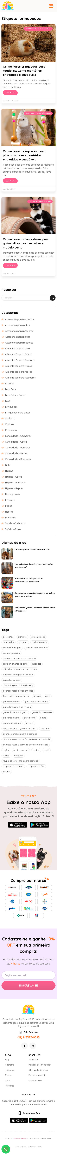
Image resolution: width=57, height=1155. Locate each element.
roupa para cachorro (13, 766)
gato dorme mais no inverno (17, 707)
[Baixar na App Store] (17, 825)
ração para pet (20, 750)
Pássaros (10, 500)
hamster (30, 723)
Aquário (9, 383)
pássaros (45, 728)
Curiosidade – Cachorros (18, 435)
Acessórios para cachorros (19, 319)
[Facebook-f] (24, 1045)
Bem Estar (10, 389)
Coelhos (9, 424)
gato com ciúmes (11, 701)
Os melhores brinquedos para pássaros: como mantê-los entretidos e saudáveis (24, 155)
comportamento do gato (15, 664)
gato (47, 696)
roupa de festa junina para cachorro (20, 761)
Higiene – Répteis (14, 488)
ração (6, 750)
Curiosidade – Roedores (18, 459)
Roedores (10, 517)
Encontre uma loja (37, 1075)
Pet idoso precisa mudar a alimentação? (32, 549)
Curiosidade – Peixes (16, 453)
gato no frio (30, 717)
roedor (6, 755)
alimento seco (38, 637)
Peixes (8, 505)
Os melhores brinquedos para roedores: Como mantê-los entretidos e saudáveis (24, 71)
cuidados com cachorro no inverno (20, 669)
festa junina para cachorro (16, 696)
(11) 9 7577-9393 (28, 1037)
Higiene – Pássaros (15, 482)
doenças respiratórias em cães (18, 691)
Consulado (11, 430)
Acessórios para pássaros (19, 331)
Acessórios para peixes (17, 336)
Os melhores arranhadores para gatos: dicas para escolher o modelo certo (26, 243)
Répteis (9, 511)
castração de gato (12, 647)
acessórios (8, 637)
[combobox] (28, 298)
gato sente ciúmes (12, 723)
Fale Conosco (35, 1080)
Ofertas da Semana (38, 1070)
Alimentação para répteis (18, 371)
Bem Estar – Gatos (15, 395)
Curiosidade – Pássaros (18, 447)
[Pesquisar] (53, 298)
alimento (22, 637)
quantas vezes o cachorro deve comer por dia (25, 744)
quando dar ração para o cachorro (20, 734)
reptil (46, 750)
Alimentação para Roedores (20, 377)
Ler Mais (10, 93)
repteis (36, 750)
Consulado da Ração (20, 1138)
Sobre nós (33, 1059)
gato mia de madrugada (15, 712)
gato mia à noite (11, 717)
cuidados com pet (12, 680)
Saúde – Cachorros (15, 523)
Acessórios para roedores (19, 342)
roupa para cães (36, 766)
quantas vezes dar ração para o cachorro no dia (27, 739)
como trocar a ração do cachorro (19, 658)
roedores (18, 755)
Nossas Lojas (12, 494)
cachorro (23, 642)
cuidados (36, 664)
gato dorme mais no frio (36, 701)
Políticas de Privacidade (39, 1064)
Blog (7, 400)
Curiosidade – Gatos (16, 441)
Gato (8, 465)
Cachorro (10, 418)
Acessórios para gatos (17, 325)
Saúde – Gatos (13, 529)
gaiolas (37, 696)
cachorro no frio (40, 642)
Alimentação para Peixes (18, 365)
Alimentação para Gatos (18, 354)
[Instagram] (32, 1045)
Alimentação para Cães (17, 348)
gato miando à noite (42, 712)
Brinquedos (11, 406)
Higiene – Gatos (13, 476)
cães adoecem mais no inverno (18, 685)
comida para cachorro (37, 647)
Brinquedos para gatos (17, 412)
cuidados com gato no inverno (18, 674)
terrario (6, 771)
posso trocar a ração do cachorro (19, 728)
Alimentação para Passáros (20, 360)
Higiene (9, 470)
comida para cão (11, 653)
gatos (43, 717)
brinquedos (8, 642)
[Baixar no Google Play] (39, 825)
